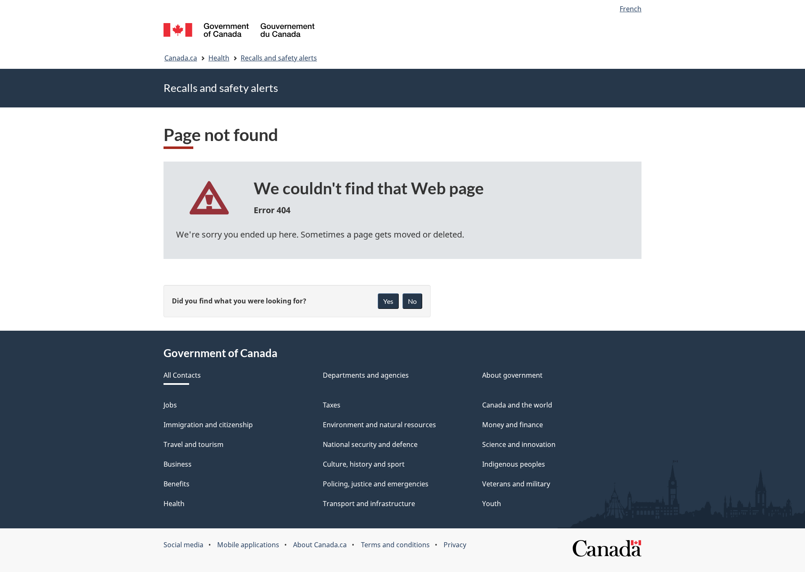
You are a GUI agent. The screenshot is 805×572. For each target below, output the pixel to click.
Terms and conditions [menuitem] (395, 544)
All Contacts (182, 375)
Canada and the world (517, 405)
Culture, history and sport (364, 464)
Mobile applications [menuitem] (248, 544)
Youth (491, 503)
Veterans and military (516, 483)
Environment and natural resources (379, 424)
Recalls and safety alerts (279, 58)
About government (512, 375)
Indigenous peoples (513, 464)
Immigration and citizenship (208, 424)
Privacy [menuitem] (455, 544)
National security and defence (370, 444)
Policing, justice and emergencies (375, 483)
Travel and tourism (193, 444)
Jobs (170, 405)
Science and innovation (519, 444)
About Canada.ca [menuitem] (320, 544)
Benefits (177, 483)
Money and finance (512, 424)
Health (218, 58)
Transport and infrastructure (369, 503)
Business (178, 464)
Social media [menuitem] (183, 544)
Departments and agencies (366, 375)
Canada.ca (180, 58)
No (412, 301)
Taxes (331, 405)
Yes (388, 301)
